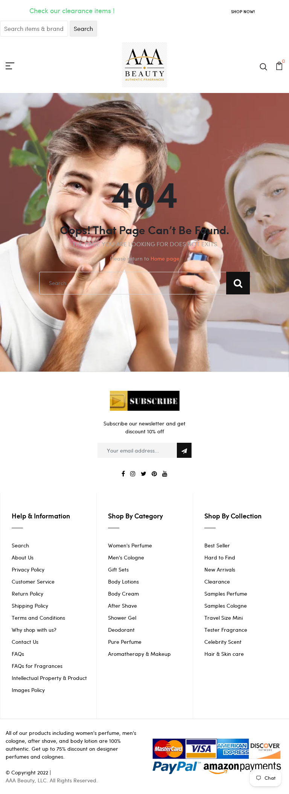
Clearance (217, 581)
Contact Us (25, 641)
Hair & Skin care (224, 653)
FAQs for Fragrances (37, 665)
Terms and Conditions (38, 617)
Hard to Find (219, 557)
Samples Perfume (225, 593)
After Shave (122, 605)
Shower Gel (122, 617)
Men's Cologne (126, 557)
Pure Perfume (124, 641)
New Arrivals (219, 569)
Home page (165, 258)
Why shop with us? (34, 629)
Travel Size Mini (223, 617)
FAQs (18, 653)
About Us (22, 557)
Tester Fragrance (225, 629)
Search (20, 545)
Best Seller (217, 545)
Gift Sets (118, 569)
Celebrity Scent (223, 641)
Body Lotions (123, 581)
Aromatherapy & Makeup (139, 653)
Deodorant (121, 629)
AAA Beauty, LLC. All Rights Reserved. (52, 780)
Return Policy (27, 593)
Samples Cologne (225, 605)
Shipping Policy (30, 605)
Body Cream (123, 593)
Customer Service (33, 581)
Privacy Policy (28, 569)
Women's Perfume (130, 545)
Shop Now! (243, 11)
